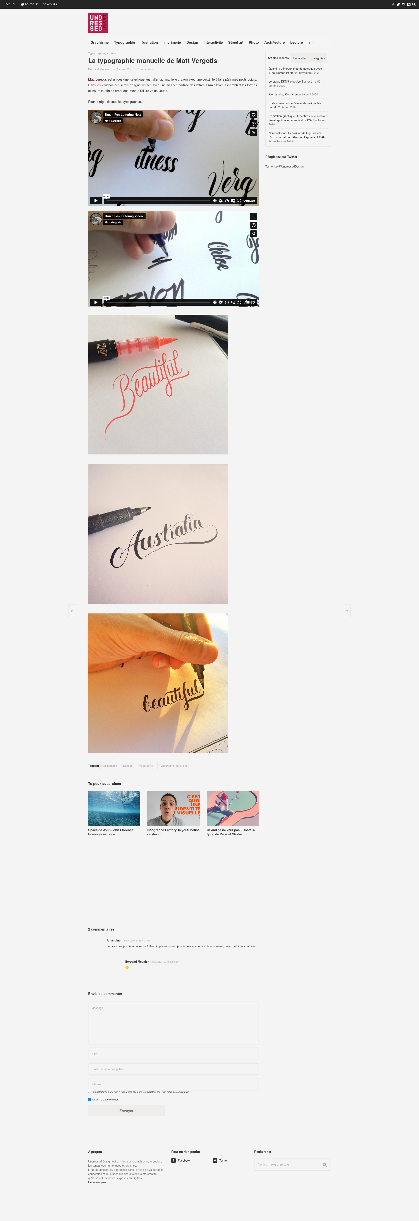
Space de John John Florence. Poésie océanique (111, 831)
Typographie (96, 53)
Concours (50, 4)
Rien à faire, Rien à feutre (285, 94)
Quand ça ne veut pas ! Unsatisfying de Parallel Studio (231, 831)
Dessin (127, 765)
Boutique (31, 4)
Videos (111, 53)
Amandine (113, 940)
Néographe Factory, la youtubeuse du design (173, 831)
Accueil (11, 4)
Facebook (181, 1160)
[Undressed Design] (98, 22)
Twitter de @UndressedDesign (284, 166)
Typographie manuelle (173, 765)
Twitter (221, 1160)
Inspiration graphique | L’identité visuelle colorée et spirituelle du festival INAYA (297, 118)
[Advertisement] (251, 23)
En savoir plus (97, 1182)
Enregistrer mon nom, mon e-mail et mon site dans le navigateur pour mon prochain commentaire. (141, 1091)
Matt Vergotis (97, 79)
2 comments (145, 69)
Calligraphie (109, 765)
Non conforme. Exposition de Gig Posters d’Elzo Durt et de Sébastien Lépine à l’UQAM (297, 135)
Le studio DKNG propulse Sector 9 (290, 81)
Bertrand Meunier (99, 69)
